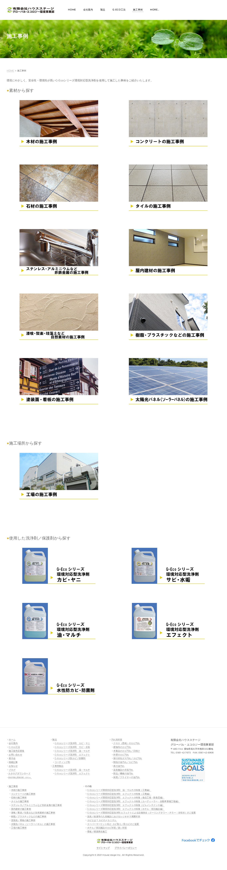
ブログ (12, 769)
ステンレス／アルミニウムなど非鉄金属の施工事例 (36, 805)
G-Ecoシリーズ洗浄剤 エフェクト (72, 754)
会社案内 (88, 10)
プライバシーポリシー (126, 847)
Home (72, 10)
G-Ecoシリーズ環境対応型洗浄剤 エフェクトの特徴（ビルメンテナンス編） (126, 805)
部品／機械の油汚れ (123, 773)
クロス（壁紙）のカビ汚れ (126, 743)
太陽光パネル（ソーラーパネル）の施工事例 (33, 824)
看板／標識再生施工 (97, 831)
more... (154, 10)
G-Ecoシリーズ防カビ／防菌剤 (70, 758)
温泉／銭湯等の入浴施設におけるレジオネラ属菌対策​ (113, 816)
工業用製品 (57, 766)
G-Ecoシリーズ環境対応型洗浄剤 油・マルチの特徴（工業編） (119, 790)
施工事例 (138, 10)
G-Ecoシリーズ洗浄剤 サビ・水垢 (72, 747)
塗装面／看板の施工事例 (23, 820)
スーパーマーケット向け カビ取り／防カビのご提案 (113, 824)
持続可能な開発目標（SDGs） (20, 777)
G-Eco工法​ (14, 747)
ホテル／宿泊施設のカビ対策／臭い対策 (107, 827)
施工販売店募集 (16, 750)
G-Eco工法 (119, 10)
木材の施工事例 (19, 790)
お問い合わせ (15, 754)
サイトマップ (103, 847)
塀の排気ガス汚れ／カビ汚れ (127, 758)
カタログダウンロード (19, 773)
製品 (102, 10)
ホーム (12, 739)
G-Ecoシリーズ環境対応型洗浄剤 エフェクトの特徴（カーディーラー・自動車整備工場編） (133, 801)
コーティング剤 (62, 762)
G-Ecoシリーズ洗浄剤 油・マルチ (72, 750)
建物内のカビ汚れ (122, 747)
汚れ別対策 (116, 739)
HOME (10, 70)
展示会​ (12, 758)
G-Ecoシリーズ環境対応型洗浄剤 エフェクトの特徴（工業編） (119, 793)
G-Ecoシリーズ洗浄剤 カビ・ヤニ (72, 743)
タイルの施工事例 (20, 801)
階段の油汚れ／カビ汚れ (125, 762)
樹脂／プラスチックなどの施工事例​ (28, 816)
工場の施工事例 (19, 827)
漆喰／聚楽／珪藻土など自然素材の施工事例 (33, 812)
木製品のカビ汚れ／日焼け (126, 750)
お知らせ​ (13, 766)
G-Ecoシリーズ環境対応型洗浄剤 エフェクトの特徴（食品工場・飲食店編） (126, 797)
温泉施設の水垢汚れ (123, 769)
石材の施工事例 (19, 797)
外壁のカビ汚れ (121, 754)
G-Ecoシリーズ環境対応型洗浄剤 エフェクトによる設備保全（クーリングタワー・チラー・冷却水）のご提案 (141, 812)
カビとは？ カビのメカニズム (102, 820)
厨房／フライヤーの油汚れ (126, 777)
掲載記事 (13, 762)
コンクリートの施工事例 (23, 793)
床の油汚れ (118, 766)
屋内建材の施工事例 (21, 809)
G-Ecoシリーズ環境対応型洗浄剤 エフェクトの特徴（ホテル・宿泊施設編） (126, 809)
